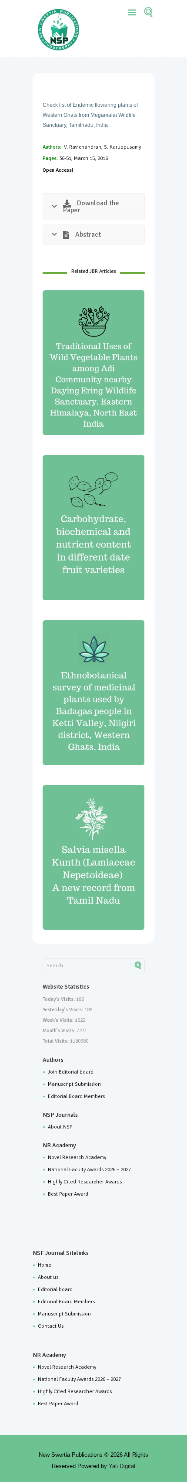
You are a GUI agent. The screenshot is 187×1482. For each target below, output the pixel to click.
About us (48, 1277)
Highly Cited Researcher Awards (85, 1182)
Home (44, 1265)
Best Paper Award (68, 1194)
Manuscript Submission (74, 1084)
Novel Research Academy (77, 1157)
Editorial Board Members (76, 1096)
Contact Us (50, 1326)
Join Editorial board (71, 1072)
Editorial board (55, 1289)
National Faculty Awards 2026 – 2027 (89, 1169)
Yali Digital (122, 1466)
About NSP (60, 1127)
